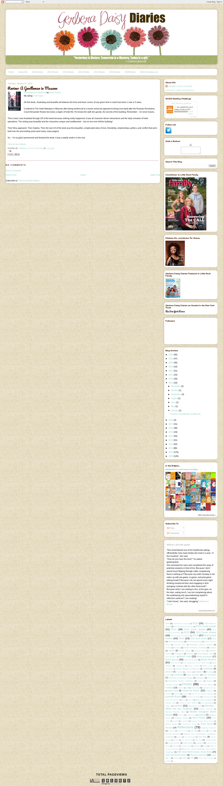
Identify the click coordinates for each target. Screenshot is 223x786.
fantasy (210, 681)
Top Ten (198, 740)
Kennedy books (208, 697)
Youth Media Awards (205, 758)
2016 (171, 428)
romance (171, 731)
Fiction (187, 684)
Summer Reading (172, 734)
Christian (179, 672)
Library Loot (170, 703)
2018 (171, 420)
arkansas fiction (180, 645)
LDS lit (190, 700)
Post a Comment (13, 170)
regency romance (208, 728)
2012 (171, 444)
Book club (185, 656)
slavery (203, 731)
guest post (173, 691)
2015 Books (37, 72)
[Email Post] (10, 151)
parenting (184, 721)
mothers (181, 715)
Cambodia (169, 669)
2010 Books (114, 72)
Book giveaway (204, 656)
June (173, 402)
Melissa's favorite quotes (178, 544)
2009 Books (130, 72)
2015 (171, 432)
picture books (171, 724)
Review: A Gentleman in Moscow (185, 414)
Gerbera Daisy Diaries (180, 86)
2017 (171, 424)
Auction (177, 648)
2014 (171, 436)
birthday (190, 654)
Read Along (206, 724)
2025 (171, 359)
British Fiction (208, 666)
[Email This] (8, 154)
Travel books (210, 740)
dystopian (200, 678)
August (174, 398)
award (171, 651)
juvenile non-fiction (193, 697)
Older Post (155, 175)
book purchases (190, 660)
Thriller (176, 740)
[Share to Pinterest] (18, 154)
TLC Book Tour (187, 740)
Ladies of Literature (172, 700)
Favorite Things (171, 685)
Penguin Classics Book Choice (202, 721)
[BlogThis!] (11, 154)
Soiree (211, 731)
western (197, 746)
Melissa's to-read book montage (181, 469)
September (176, 394)
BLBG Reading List (149, 72)
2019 (171, 383)
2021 (171, 375)
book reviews (175, 663)
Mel (175, 107)
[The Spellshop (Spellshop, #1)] (184, 479)
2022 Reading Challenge (181, 103)
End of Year (212, 678)
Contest (210, 672)
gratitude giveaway (209, 688)
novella (175, 721)
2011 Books (99, 72)
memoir (178, 705)
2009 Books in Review (181, 624)
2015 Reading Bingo (194, 642)
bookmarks (180, 666)
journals (185, 694)
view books (193, 116)
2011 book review (194, 629)
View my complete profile (179, 90)
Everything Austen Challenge (180, 681)
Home (11, 72)
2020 (171, 379)
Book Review (208, 659)
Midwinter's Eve (194, 706)
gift (187, 688)
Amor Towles (55, 92)
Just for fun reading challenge (202, 694)
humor (168, 694)
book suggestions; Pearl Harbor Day (196, 663)
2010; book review (206, 626)
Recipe (168, 728)
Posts (171, 528)
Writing (176, 758)
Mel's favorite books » (207, 515)
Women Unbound (198, 755)
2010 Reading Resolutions (183, 626)
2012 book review (206, 632)
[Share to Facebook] (16, 154)
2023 (171, 367)
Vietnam (175, 746)
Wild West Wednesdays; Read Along (194, 752)
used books (188, 743)
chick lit (168, 672)
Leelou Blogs (116, 784)
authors (213, 648)
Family (200, 681)
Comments (174, 533)
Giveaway (195, 688)
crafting (168, 675)
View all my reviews (17, 144)
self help (193, 731)
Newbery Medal (181, 718)
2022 (171, 371)
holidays (209, 691)
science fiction (182, 731)
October (175, 390)
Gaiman (180, 688)
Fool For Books (206, 685)
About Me (23, 72)
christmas (188, 672)
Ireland (177, 694)
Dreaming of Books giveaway (181, 678)
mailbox (168, 706)
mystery (201, 715)
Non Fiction (199, 717)
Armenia (168, 648)
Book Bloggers (170, 657)
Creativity (178, 675)
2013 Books (68, 72)
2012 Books (83, 72)
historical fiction (191, 690)
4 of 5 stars (38, 96)
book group (171, 659)
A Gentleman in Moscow (35, 92)
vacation (199, 743)
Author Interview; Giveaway (195, 648)
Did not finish (209, 675)
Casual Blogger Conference (187, 669)
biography (179, 654)
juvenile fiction (173, 696)
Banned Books (200, 651)
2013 (171, 440)
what (205, 746)
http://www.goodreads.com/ (207, 610)
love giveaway (207, 703)
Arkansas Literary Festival (201, 645)
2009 (171, 456)
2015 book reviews (176, 642)
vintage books (186, 746)
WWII (184, 758)
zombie (168, 761)
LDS (183, 700)
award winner (184, 651)
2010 (171, 452)
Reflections (185, 727)
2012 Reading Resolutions (180, 636)
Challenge (208, 669)
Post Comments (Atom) (28, 181)
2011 (171, 448)
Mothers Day (190, 715)
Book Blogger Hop (205, 654)
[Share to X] (13, 154)
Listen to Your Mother (188, 703)
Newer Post (11, 175)
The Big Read (190, 737)
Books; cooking (193, 666)
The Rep (202, 737)
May (173, 406)
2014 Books (52, 72)
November (176, 386)
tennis (179, 737)
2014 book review (198, 638)
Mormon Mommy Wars (175, 712)
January (175, 410)
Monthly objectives (206, 709)
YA (191, 758)
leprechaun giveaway (204, 700)
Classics (199, 672)
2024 (171, 363)
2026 (171, 355)
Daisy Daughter (193, 675)
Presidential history (189, 724)
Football (169, 688)
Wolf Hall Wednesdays (175, 755)
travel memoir (174, 743)
